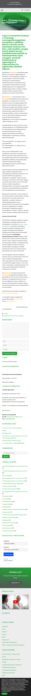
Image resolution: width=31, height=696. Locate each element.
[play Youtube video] (15, 602)
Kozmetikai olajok (7, 528)
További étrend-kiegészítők (10, 489)
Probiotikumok (6, 496)
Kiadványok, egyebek (8, 530)
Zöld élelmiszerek (7, 501)
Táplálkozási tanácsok (8, 672)
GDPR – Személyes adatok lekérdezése (13, 645)
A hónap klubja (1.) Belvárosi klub (11, 440)
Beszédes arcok (6, 433)
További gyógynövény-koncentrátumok (13, 481)
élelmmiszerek (8, 315)
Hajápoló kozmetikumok (9, 517)
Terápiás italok (6, 504)
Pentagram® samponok (9, 667)
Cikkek (6, 313)
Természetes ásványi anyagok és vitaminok (14, 491)
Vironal (4, 430)
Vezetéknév (6, 541)
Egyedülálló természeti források (11, 659)
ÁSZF (3, 637)
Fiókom (4, 634)
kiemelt (15, 315)
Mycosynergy (6, 475)
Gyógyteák (5, 507)
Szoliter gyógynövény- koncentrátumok (13, 478)
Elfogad (4, 693)
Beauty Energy (6, 525)
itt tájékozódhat (18, 299)
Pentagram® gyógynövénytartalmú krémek (14, 471)
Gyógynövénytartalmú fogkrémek (12, 665)
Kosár (3, 629)
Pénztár (4, 631)
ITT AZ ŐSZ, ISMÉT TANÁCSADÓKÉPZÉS (13, 443)
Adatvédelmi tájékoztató (9, 642)
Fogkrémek (5, 520)
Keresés (6, 456)
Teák (3, 675)
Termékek (5, 626)
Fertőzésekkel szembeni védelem (11, 483)
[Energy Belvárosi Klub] (2, 10)
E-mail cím (6, 547)
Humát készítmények (8, 486)
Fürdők (4, 662)
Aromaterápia (6, 512)
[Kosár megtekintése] (22, 10)
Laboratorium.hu (10, 64)
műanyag (20, 315)
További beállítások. (6, 691)
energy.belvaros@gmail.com (11, 386)
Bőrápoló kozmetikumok (9, 522)
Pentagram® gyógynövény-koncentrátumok (15, 466)
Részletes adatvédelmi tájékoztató (16, 689)
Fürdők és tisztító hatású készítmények (13, 509)
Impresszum (5, 639)
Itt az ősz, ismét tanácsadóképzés (12, 428)
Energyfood (5, 499)
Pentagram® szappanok (9, 670)
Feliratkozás (8, 554)
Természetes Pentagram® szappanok (13, 514)
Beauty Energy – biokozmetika (11, 654)
